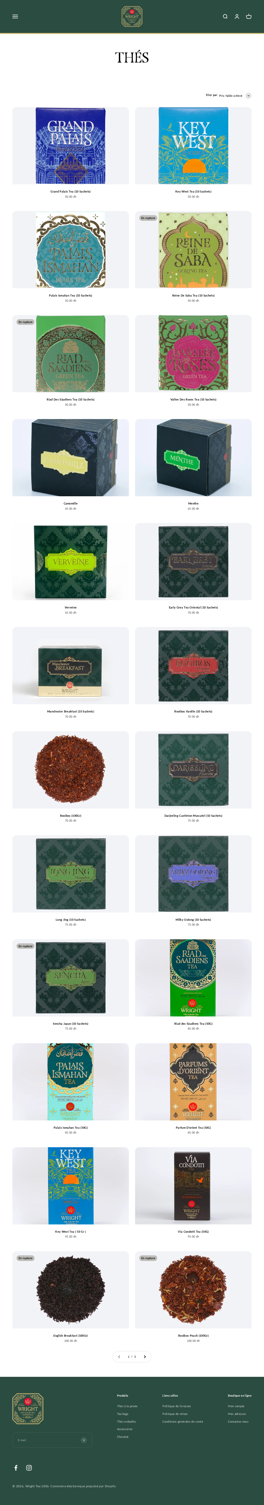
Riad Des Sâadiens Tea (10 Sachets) (70, 399)
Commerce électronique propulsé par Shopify (83, 1486)
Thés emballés (126, 1421)
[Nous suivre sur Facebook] (15, 1467)
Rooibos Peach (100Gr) (193, 1335)
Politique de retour (175, 1413)
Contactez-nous (238, 1421)
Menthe (193, 503)
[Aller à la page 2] (144, 1356)
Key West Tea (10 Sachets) (193, 191)
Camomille (71, 503)
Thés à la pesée (127, 1406)
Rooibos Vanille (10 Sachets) (193, 711)
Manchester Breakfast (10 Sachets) (70, 711)
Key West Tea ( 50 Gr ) (70, 1231)
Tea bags (123, 1413)
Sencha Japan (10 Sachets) (70, 1023)
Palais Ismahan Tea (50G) (71, 1127)
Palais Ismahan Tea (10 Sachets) (70, 295)
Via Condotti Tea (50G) (193, 1231)
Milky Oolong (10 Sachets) (193, 919)
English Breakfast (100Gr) (70, 1335)
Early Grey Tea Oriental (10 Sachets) (193, 607)
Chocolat (123, 1436)
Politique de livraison (176, 1406)
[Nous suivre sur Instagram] (29, 1467)
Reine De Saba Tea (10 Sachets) (193, 295)
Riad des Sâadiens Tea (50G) (193, 1023)
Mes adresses (237, 1413)
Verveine (71, 607)
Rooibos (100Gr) (70, 815)
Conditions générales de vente (182, 1421)
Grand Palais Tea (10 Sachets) (71, 191)
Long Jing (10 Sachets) (71, 919)
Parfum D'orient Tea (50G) (193, 1127)
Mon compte (236, 1406)
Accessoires (125, 1429)
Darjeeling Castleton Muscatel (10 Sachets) (193, 815)
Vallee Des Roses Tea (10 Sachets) (193, 399)
